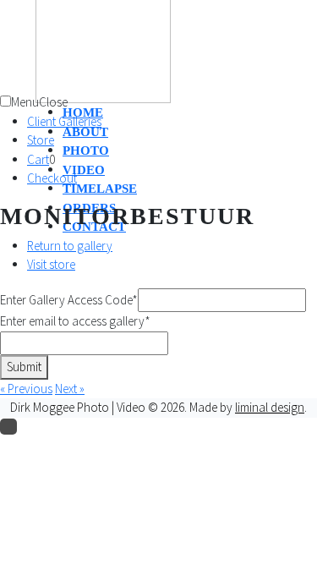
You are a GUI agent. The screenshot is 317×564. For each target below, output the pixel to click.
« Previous (26, 389)
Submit (24, 367)
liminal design (269, 407)
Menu (25, 102)
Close (53, 102)
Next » (70, 389)
